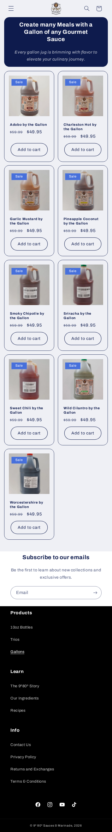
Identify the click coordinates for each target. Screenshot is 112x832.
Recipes (17, 710)
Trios (14, 639)
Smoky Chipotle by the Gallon (27, 316)
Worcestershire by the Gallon (26, 504)
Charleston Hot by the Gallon (80, 126)
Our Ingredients (24, 698)
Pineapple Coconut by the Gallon (81, 221)
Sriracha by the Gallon (77, 316)
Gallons (17, 652)
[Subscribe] (95, 592)
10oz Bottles (21, 627)
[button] (11, 9)
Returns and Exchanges (32, 769)
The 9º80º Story (24, 686)
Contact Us (20, 745)
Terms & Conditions (28, 781)
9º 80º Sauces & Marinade (52, 825)
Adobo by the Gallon (28, 124)
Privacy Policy (23, 757)
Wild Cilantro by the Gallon (82, 410)
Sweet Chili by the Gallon (26, 410)
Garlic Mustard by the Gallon (26, 221)
